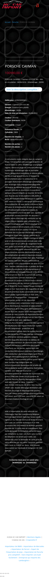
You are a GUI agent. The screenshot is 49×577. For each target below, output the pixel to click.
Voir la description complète (22, 89)
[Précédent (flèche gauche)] (1, 576)
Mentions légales (34, 537)
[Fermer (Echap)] (8, 573)
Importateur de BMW (13, 546)
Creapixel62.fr (31, 540)
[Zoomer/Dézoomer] (1, 573)
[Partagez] (6, 573)
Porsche (15, 22)
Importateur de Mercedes (34, 546)
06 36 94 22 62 (10, 509)
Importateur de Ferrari (20, 549)
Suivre (28, 521)
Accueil (8, 22)
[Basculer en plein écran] (3, 573)
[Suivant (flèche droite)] (3, 576)
